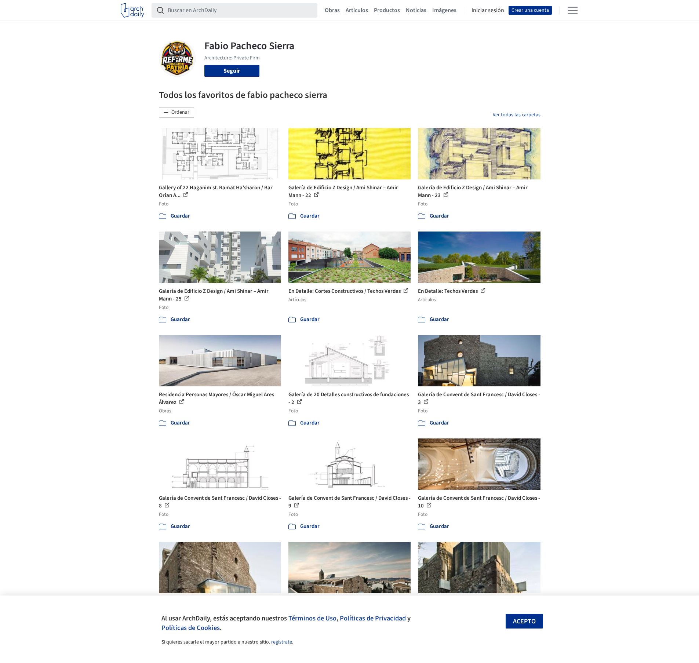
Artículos (357, 10)
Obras (332, 10)
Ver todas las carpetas (516, 114)
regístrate (281, 642)
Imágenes (444, 10)
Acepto (524, 621)
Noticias (416, 10)
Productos (387, 10)
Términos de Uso (312, 618)
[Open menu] (573, 10)
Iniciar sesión (488, 10)
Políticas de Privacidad (373, 618)
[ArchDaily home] (132, 10)
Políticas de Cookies (190, 628)
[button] (176, 113)
